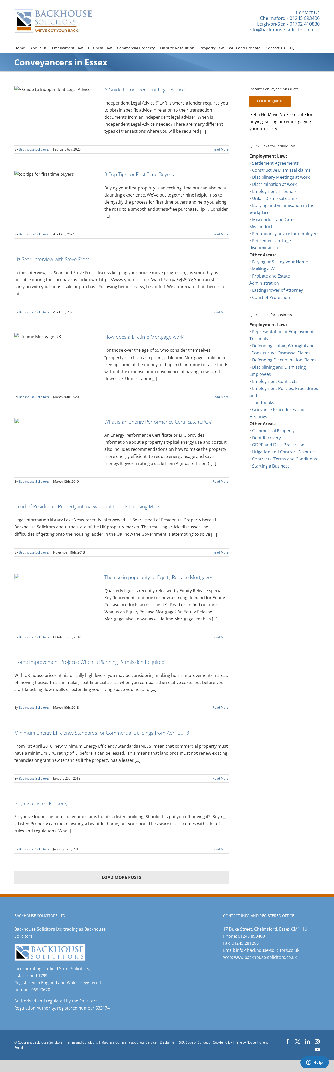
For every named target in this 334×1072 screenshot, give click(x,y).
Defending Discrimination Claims (284, 360)
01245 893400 (251, 936)
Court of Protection (271, 297)
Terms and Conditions (82, 1042)
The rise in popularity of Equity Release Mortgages (158, 577)
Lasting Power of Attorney (277, 290)
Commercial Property (273, 431)
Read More (221, 149)
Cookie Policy (223, 1042)
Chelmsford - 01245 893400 (290, 18)
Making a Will (265, 269)
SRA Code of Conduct (194, 1042)
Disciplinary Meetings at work (281, 177)
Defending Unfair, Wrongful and (283, 346)
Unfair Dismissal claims (275, 198)
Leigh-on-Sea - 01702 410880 (288, 24)
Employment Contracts (274, 381)
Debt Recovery (266, 438)
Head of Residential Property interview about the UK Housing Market (89, 506)
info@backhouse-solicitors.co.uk (284, 29)
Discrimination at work (274, 184)
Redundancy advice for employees (285, 234)
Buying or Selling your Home (280, 262)
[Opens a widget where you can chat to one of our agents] (314, 1062)
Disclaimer (168, 1042)
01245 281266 (245, 943)
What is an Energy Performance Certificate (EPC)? (158, 421)
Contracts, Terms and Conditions (284, 459)
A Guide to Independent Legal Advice (144, 89)
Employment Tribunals (274, 191)
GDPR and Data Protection (278, 445)
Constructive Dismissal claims (281, 170)
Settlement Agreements (275, 163)
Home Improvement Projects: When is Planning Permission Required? (90, 661)
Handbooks (263, 402)
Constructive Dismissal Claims (281, 353)
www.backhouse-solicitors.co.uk (265, 957)
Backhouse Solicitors (34, 149)
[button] (292, 47)
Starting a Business (271, 466)
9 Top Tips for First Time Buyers (139, 174)
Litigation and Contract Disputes (284, 452)
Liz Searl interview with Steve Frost (51, 259)
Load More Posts (121, 877)
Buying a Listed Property (41, 803)
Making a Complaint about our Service (129, 1042)
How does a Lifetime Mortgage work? (145, 336)
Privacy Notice (246, 1042)
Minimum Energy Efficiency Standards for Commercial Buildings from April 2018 (101, 732)
